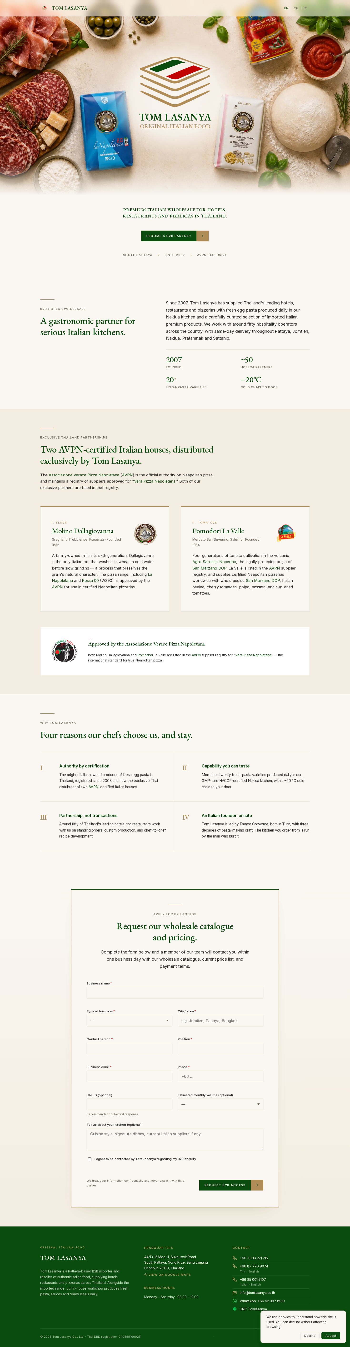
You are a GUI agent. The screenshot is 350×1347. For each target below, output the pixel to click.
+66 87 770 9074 (254, 1268)
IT (305, 8)
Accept (330, 1335)
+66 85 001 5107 (253, 1281)
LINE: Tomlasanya (253, 1309)
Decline (309, 1335)
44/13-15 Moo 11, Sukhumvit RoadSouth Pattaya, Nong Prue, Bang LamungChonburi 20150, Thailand (176, 1265)
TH (296, 8)
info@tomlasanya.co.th (257, 1293)
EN (286, 8)
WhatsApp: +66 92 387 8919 (262, 1301)
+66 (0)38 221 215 (254, 1258)
